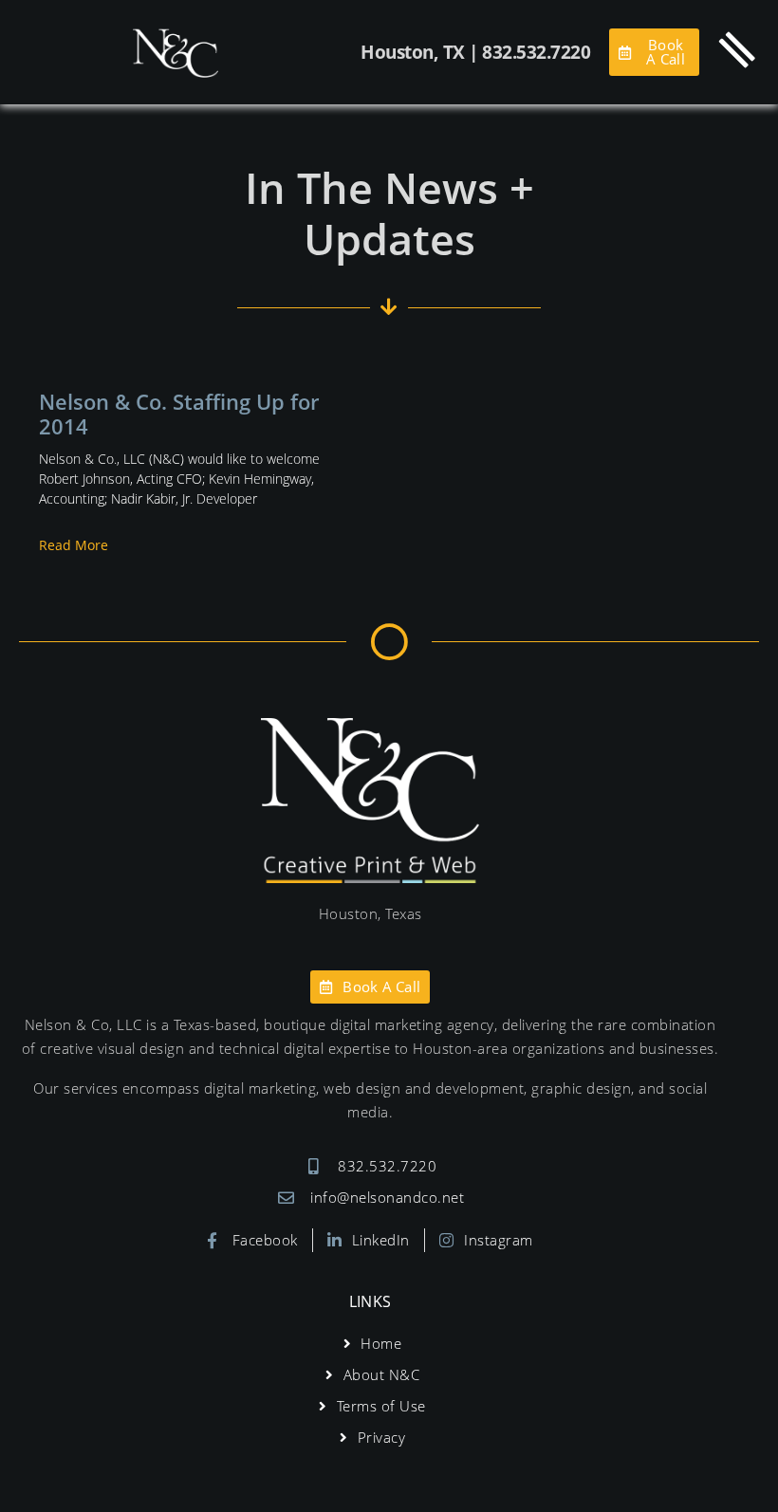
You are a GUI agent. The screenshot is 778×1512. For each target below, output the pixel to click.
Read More (73, 545)
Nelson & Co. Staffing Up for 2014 (179, 413)
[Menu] (737, 49)
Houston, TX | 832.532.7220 (475, 52)
